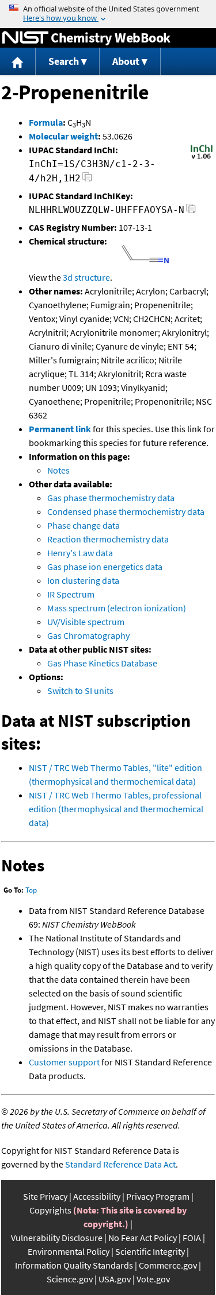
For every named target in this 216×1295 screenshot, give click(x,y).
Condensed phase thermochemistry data (125, 511)
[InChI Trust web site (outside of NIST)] (201, 158)
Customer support (64, 1062)
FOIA (192, 1237)
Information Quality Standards (74, 1265)
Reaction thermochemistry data (108, 539)
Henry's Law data (80, 553)
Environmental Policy (68, 1251)
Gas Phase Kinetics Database (102, 663)
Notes (58, 470)
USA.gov (114, 1279)
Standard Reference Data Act (120, 1164)
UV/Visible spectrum (85, 621)
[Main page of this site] (18, 62)
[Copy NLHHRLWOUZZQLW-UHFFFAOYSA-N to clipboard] (191, 211)
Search (63, 61)
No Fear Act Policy (142, 1237)
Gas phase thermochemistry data (111, 497)
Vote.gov (153, 1279)
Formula (46, 122)
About (125, 61)
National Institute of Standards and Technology (25, 37)
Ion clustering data (83, 580)
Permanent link (60, 429)
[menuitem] (18, 62)
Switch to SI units (80, 690)
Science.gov (70, 1279)
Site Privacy (45, 1196)
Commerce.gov (168, 1265)
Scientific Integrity (150, 1251)
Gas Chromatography (88, 635)
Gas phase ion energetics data (104, 566)
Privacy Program (158, 1196)
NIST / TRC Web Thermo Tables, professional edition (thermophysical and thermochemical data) (116, 808)
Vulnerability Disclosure (57, 1237)
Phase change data (83, 525)
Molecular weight (63, 136)
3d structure (86, 277)
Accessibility (96, 1196)
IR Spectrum (70, 594)
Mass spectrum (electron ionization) (116, 608)
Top (31, 890)
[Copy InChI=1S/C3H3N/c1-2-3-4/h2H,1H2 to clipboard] (87, 180)
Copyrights (50, 1210)
